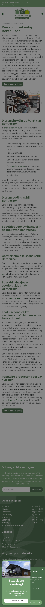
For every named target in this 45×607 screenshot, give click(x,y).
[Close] (27, 563)
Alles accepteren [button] (32, 602)
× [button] (42, 569)
